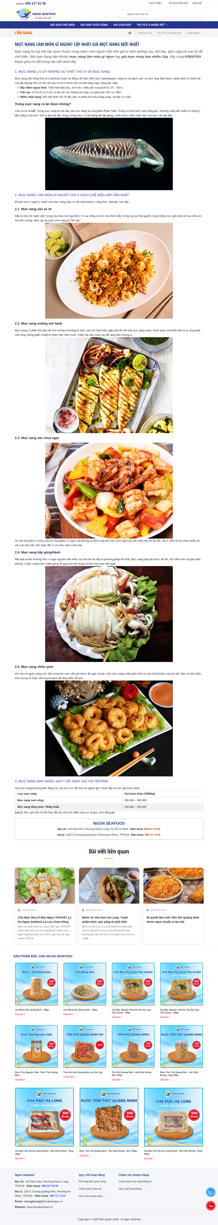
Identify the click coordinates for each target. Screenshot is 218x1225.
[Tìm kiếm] (121, 13)
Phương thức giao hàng (92, 1181)
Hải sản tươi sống (94, 24)
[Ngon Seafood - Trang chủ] (35, 20)
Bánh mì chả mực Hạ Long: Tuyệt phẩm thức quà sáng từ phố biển (40, 919)
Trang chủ (145, 33)
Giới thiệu (155, 3)
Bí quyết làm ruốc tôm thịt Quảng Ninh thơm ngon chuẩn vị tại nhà (108, 919)
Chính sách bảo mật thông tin (135, 1181)
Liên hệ (197, 3)
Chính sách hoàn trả (90, 1188)
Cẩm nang (193, 33)
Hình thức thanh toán (90, 1196)
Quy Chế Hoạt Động (130, 1188)
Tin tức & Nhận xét (151, 24)
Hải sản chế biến (62, 24)
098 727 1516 (58, 1195)
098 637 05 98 (49, 1185)
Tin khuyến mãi (178, 3)
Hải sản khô (122, 24)
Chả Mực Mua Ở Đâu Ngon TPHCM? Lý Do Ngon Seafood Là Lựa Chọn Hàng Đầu (173, 920)
